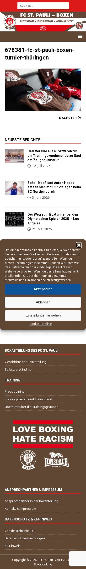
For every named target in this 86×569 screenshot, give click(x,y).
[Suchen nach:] (43, 5)
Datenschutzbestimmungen (25, 538)
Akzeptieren (43, 289)
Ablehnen (43, 302)
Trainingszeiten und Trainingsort (28, 399)
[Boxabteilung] (14, 156)
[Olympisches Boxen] (14, 219)
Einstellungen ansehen (43, 315)
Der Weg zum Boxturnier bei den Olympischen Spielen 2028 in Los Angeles (53, 219)
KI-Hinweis (13, 546)
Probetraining (15, 391)
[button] (78, 245)
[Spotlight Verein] (14, 188)
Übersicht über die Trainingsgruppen (32, 407)
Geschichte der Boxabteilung (26, 362)
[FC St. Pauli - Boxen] (43, 28)
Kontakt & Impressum (20, 508)
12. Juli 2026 (41, 165)
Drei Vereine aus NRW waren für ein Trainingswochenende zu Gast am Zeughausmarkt (54, 155)
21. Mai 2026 (42, 229)
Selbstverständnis (18, 369)
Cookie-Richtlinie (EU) (20, 531)
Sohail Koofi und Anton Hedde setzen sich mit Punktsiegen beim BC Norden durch (54, 187)
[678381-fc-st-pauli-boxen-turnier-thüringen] (43, 108)
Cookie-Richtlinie (40, 324)
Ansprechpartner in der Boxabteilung (31, 501)
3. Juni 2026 (41, 197)
